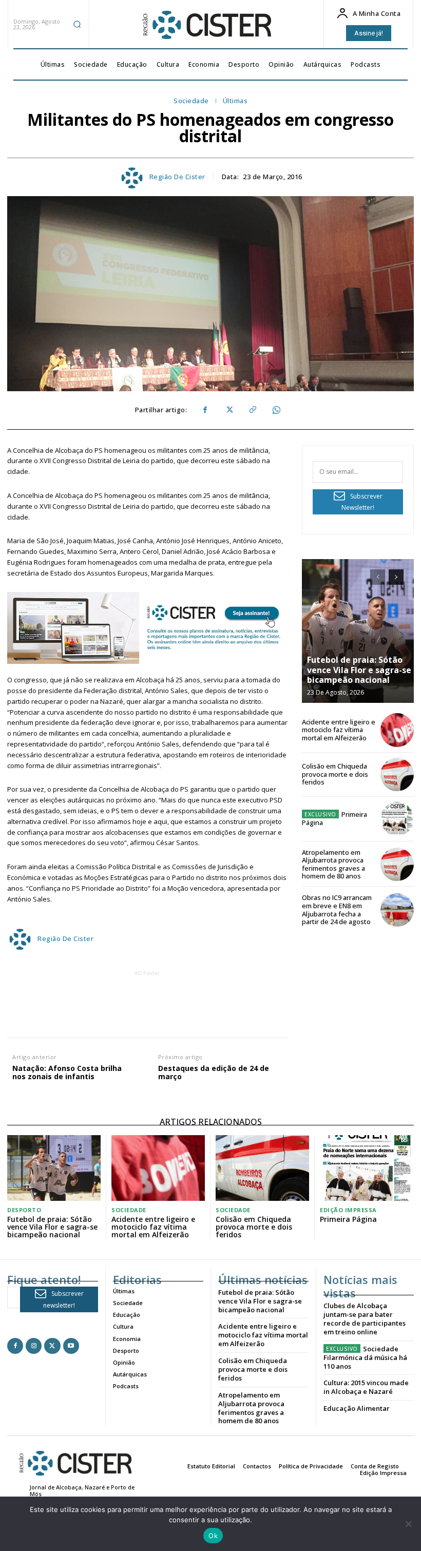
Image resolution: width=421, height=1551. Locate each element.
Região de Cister (177, 177)
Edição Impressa (348, 1210)
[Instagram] (34, 1346)
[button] (77, 24)
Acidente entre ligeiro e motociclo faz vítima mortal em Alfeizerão (338, 729)
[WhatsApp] (275, 410)
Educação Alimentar (356, 1408)
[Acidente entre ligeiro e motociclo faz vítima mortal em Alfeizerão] (397, 729)
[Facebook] (205, 410)
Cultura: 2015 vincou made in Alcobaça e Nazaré (366, 1387)
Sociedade (191, 101)
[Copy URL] (252, 410)
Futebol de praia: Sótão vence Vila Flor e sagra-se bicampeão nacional (359, 669)
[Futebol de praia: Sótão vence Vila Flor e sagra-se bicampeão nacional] (358, 631)
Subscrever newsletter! (63, 1299)
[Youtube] (71, 1346)
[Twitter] (228, 410)
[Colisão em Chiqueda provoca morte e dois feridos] (397, 774)
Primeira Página (334, 818)
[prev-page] (377, 577)
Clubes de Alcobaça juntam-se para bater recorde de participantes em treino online (364, 1318)
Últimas (235, 101)
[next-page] (396, 577)
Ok (213, 1535)
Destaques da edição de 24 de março (213, 1073)
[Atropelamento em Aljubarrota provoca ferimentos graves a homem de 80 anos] (397, 864)
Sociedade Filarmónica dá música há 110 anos (365, 1357)
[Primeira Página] (397, 818)
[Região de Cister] (205, 25)
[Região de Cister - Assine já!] (147, 628)
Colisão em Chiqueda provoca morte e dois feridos (335, 774)
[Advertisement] (193, 1002)
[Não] (408, 1524)
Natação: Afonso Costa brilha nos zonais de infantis (67, 1073)
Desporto (24, 1210)
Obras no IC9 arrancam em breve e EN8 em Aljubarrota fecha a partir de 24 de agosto (337, 909)
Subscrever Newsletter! (361, 502)
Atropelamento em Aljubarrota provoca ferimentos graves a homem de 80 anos (333, 864)
